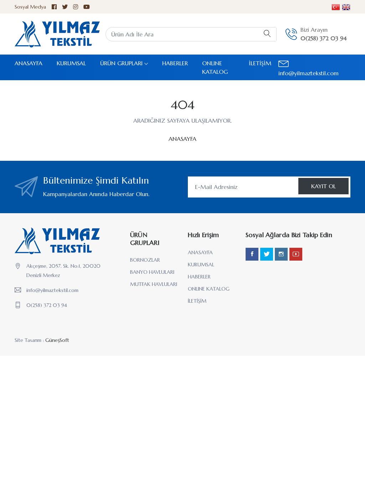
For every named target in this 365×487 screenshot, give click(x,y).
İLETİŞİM (260, 63)
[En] (335, 6)
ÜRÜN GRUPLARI (121, 63)
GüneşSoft (57, 340)
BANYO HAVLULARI (152, 272)
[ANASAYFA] (57, 34)
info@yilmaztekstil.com (52, 290)
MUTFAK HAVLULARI (153, 284)
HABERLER (175, 63)
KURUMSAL (71, 63)
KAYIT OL (323, 186)
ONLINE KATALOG (215, 67)
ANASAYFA (28, 63)
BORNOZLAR (145, 260)
